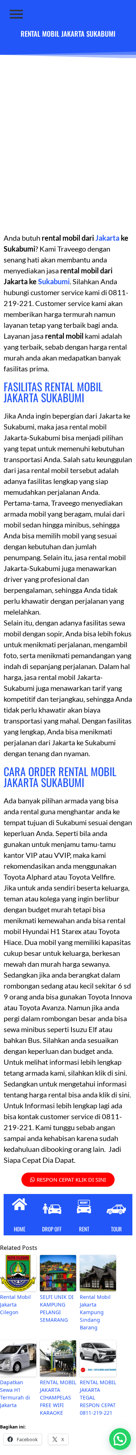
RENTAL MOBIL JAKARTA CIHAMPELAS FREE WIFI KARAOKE (58, 1397)
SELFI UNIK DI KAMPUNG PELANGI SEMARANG (57, 1308)
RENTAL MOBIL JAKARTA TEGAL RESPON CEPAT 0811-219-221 (98, 1397)
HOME (19, 1229)
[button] (120, 1439)
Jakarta (106, 237)
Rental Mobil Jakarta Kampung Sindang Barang (95, 1312)
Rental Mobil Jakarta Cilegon (15, 1304)
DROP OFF (52, 1229)
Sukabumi (54, 281)
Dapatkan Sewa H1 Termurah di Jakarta (15, 1394)
